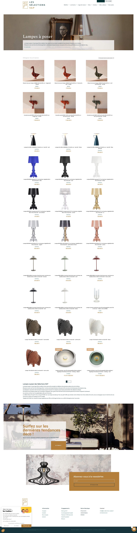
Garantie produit (65, 517)
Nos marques (101, 1)
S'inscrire (94, 485)
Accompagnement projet (67, 513)
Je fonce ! (58, 445)
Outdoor (95, 5)
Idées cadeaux (102, 5)
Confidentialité (102, 530)
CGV (81, 530)
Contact (44, 517)
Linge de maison (82, 5)
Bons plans (111, 5)
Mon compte (108, 1)
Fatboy (68, 373)
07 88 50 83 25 (103, 513)
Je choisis (16, 525)
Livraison (95, 530)
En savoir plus (27, 47)
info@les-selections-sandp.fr (107, 511)
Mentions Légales (75, 530)
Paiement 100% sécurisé (67, 515)
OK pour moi (26, 525)
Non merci (6, 525)
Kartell (37, 149)
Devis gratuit (64, 511)
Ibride (36, 86)
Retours (63, 519)
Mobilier (66, 5)
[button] (3, 530)
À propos (44, 511)
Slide (100, 311)
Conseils (44, 513)
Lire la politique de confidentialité (9, 521)
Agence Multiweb (32, 530)
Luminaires (73, 5)
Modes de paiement (87, 530)
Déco (89, 5)
